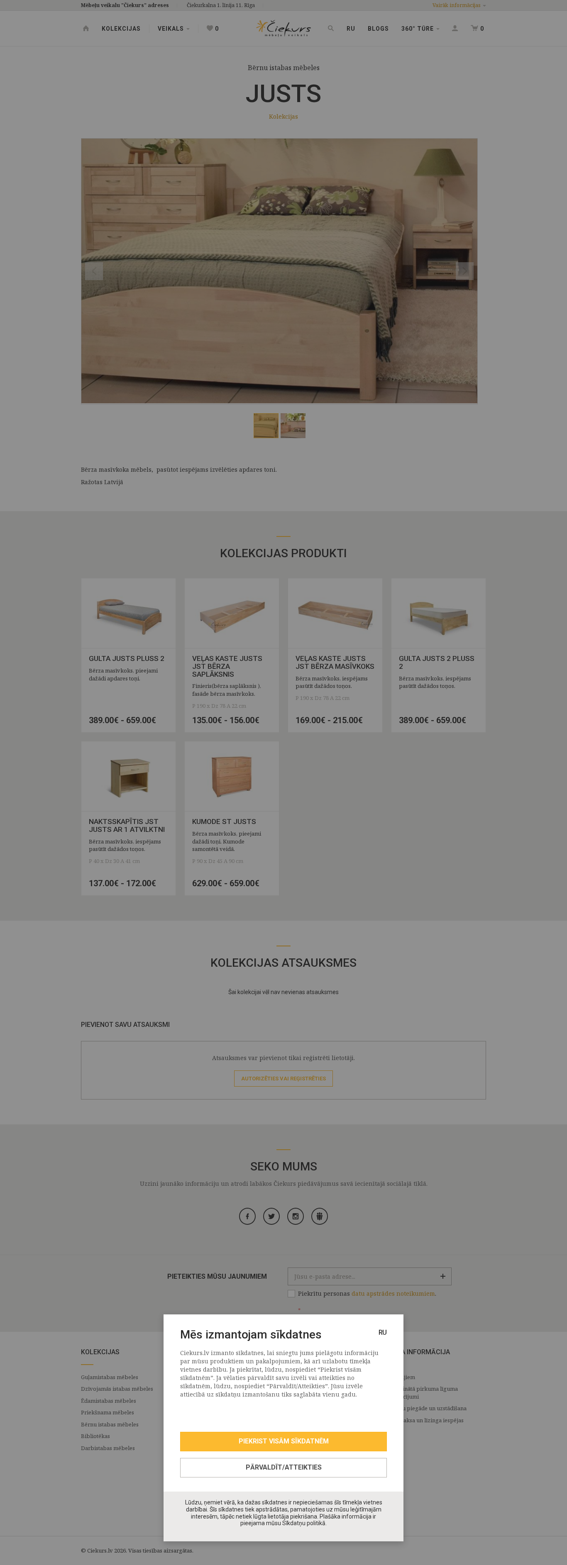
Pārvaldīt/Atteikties (284, 1467)
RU (383, 1332)
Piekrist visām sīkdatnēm (284, 1441)
